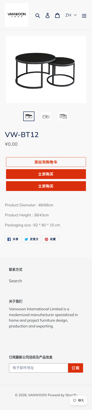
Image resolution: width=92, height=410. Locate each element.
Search (15, 280)
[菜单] (84, 15)
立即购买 (46, 174)
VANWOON (37, 395)
